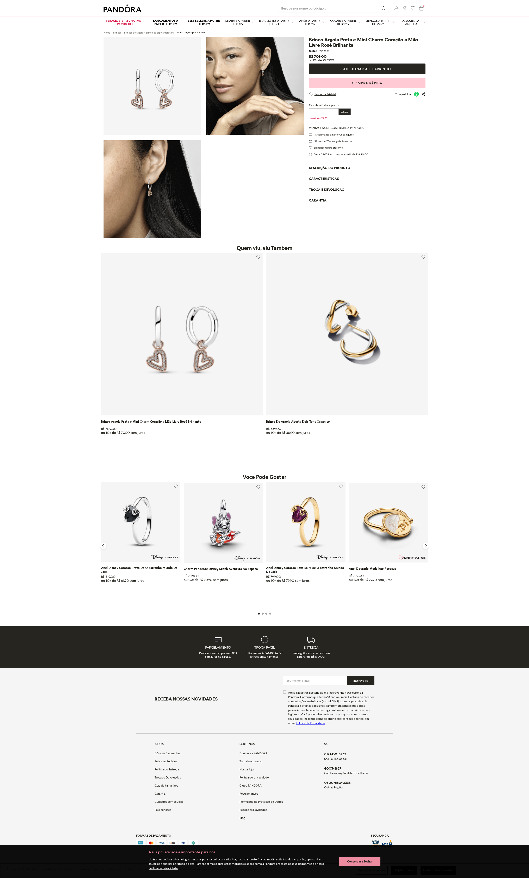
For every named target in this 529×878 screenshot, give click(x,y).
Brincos (117, 32)
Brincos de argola (133, 32)
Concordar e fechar (359, 861)
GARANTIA (317, 200)
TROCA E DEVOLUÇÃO (326, 189)
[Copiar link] (423, 94)
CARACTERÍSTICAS (324, 178)
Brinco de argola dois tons (160, 32)
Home (107, 32)
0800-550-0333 (337, 783)
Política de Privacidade (163, 868)
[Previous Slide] (103, 546)
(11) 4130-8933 (335, 754)
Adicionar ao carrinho (367, 69)
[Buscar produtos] (383, 8)
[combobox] (333, 8)
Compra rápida (367, 83)
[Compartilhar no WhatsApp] (416, 94)
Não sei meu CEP (316, 118)
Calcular (344, 112)
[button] (396, 8)
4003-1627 (332, 768)
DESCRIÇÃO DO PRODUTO (329, 168)
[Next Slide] (426, 546)
